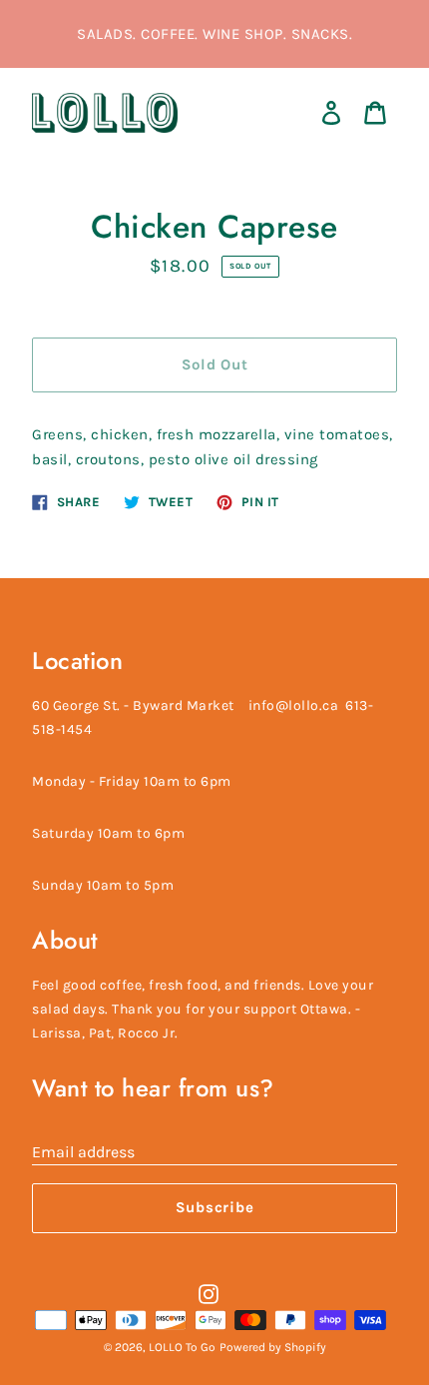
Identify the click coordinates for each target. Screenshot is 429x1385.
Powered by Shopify (272, 1347)
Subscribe (215, 1207)
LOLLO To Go (182, 1347)
